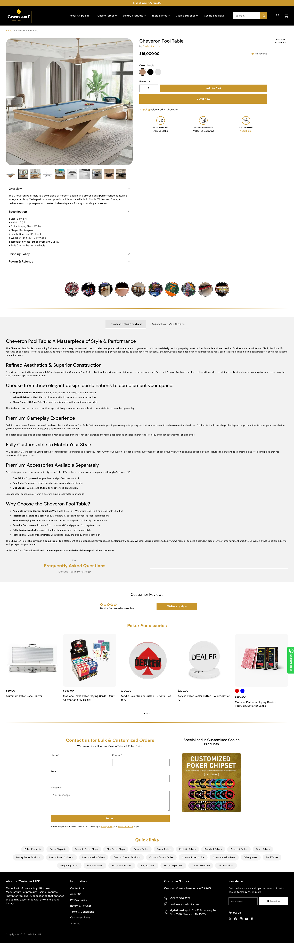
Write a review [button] (177, 606)
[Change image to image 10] (121, 174)
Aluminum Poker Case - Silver (24, 696)
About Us (75, 894)
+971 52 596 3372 (180, 898)
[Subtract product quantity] (143, 88)
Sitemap (75, 923)
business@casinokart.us (184, 904)
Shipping (144, 109)
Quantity (144, 81)
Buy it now (203, 99)
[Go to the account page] (277, 15)
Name (55, 755)
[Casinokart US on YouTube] (246, 919)
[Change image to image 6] (72, 174)
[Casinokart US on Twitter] (230, 919)
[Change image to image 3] (35, 174)
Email (55, 771)
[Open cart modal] (286, 15)
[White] (158, 72)
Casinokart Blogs (80, 917)
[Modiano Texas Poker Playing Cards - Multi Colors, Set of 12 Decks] (89, 660)
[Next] (287, 671)
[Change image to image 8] (97, 174)
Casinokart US (151, 46)
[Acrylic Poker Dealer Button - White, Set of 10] (204, 660)
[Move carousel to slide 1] (144, 713)
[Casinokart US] (18, 16)
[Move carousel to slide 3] (149, 713)
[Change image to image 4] (48, 174)
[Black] (150, 72)
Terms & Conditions (82, 911)
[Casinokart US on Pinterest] (236, 919)
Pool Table (27, 348)
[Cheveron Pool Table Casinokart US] (69, 101)
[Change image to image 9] (109, 174)
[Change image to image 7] (84, 174)
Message (57, 787)
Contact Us (77, 888)
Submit (110, 818)
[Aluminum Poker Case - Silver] (32, 660)
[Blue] (242, 691)
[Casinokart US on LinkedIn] (252, 919)
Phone (117, 755)
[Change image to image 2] (23, 174)
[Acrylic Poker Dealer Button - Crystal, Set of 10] (147, 660)
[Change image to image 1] (11, 174)
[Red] (237, 691)
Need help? (246, 130)
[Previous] (7, 671)
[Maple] (142, 72)
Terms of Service (125, 826)
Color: (146, 65)
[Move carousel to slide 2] (147, 713)
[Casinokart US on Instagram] (241, 919)
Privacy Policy (107, 826)
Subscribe (273, 901)
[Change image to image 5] (60, 174)
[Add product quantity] (155, 88)
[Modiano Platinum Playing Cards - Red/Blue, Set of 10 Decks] (261, 660)
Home (9, 30)
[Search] (263, 15)
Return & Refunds (81, 905)
